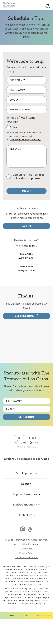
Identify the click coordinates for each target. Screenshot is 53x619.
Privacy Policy (26, 552)
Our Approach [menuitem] (25, 473)
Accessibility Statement (26, 544)
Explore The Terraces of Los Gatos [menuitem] (26, 458)
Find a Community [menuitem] (25, 504)
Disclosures (26, 548)
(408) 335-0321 (26, 258)
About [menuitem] (25, 483)
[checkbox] (11, 128)
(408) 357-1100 (26, 270)
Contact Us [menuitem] (25, 515)
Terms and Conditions (26, 557)
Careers (27, 226)
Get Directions (24, 316)
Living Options (43, 615)
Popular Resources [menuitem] (25, 494)
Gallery (25, 615)
